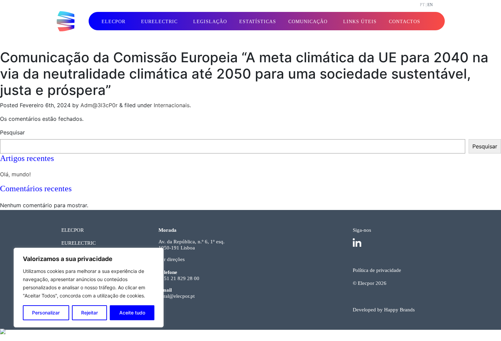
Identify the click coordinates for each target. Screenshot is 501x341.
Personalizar (46, 312)
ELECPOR (72, 230)
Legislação (210, 21)
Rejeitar (89, 312)
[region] (89, 287)
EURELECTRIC (78, 243)
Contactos (404, 21)
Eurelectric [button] (159, 21)
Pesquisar (12, 132)
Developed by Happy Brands (384, 309)
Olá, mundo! (15, 174)
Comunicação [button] (308, 21)
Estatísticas (257, 21)
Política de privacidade (377, 270)
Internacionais (171, 105)
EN (430, 4)
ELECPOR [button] (113, 21)
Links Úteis (360, 21)
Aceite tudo (132, 312)
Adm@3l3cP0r (99, 105)
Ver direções (171, 259)
